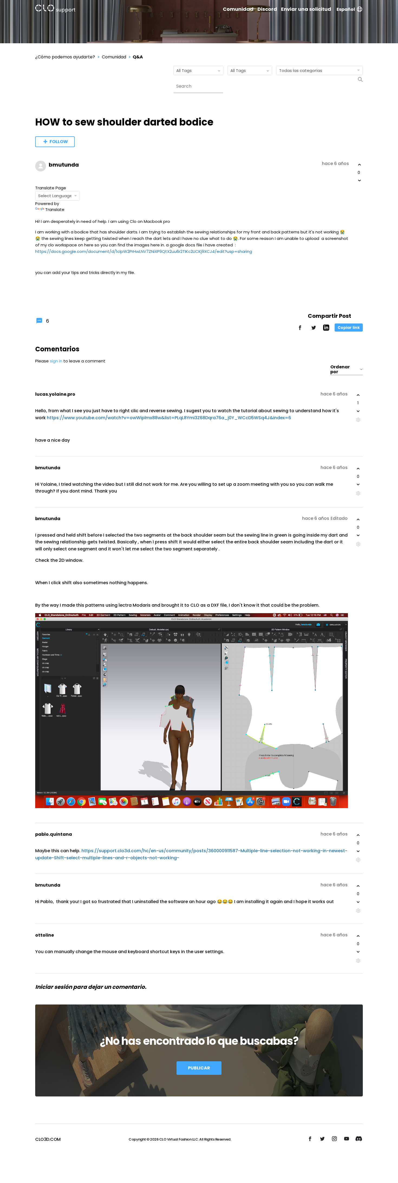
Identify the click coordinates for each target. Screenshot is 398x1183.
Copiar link (349, 327)
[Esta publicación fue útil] (359, 165)
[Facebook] (300, 330)
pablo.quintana (53, 834)
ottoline (44, 935)
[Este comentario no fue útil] (358, 411)
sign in (56, 361)
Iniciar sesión (53, 987)
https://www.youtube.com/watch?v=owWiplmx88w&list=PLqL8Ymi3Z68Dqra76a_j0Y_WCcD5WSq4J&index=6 (169, 418)
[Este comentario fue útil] (358, 395)
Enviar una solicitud (306, 9)
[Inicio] (55, 10)
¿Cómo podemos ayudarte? (65, 57)
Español (346, 9)
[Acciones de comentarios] (358, 420)
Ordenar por (340, 369)
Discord (267, 9)
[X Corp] (313, 330)
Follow (59, 141)
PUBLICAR (199, 1068)
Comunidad (238, 9)
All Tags (184, 70)
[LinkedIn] (326, 329)
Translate (54, 209)
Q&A (138, 57)
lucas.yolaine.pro (55, 394)
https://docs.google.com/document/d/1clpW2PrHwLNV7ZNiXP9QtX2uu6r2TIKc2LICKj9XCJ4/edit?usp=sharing (143, 251)
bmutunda (64, 164)
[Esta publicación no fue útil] (359, 180)
